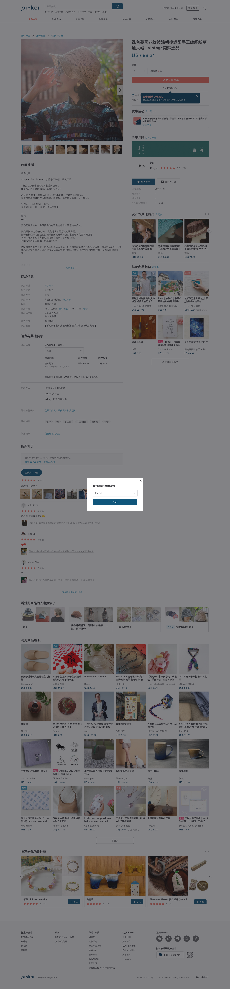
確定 (115, 502)
